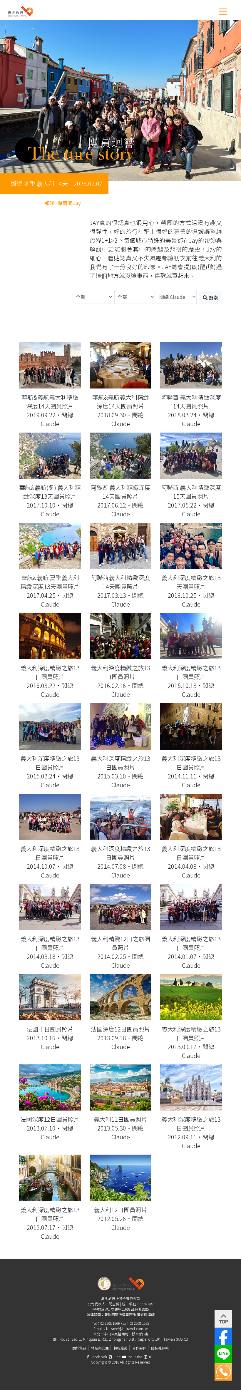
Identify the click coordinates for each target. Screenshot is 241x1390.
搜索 (212, 297)
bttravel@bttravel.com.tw (127, 1328)
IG (150, 1356)
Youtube (134, 1356)
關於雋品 (79, 1347)
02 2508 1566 (110, 1323)
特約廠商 (120, 1347)
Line (116, 1356)
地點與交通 (100, 1347)
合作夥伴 (139, 1347)
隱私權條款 (160, 1347)
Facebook (98, 1356)
